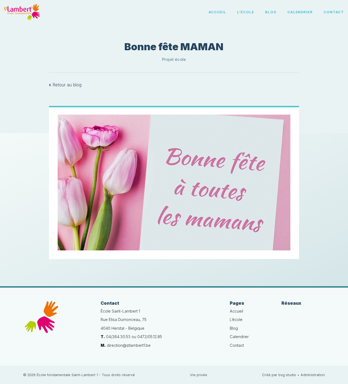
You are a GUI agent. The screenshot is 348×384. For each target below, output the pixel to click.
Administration (313, 375)
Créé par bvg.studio (279, 375)
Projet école (174, 59)
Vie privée (198, 375)
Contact (334, 12)
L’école (245, 12)
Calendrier (300, 12)
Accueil (217, 12)
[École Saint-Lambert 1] (58, 320)
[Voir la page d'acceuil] (22, 12)
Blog (270, 12)
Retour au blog (65, 84)
